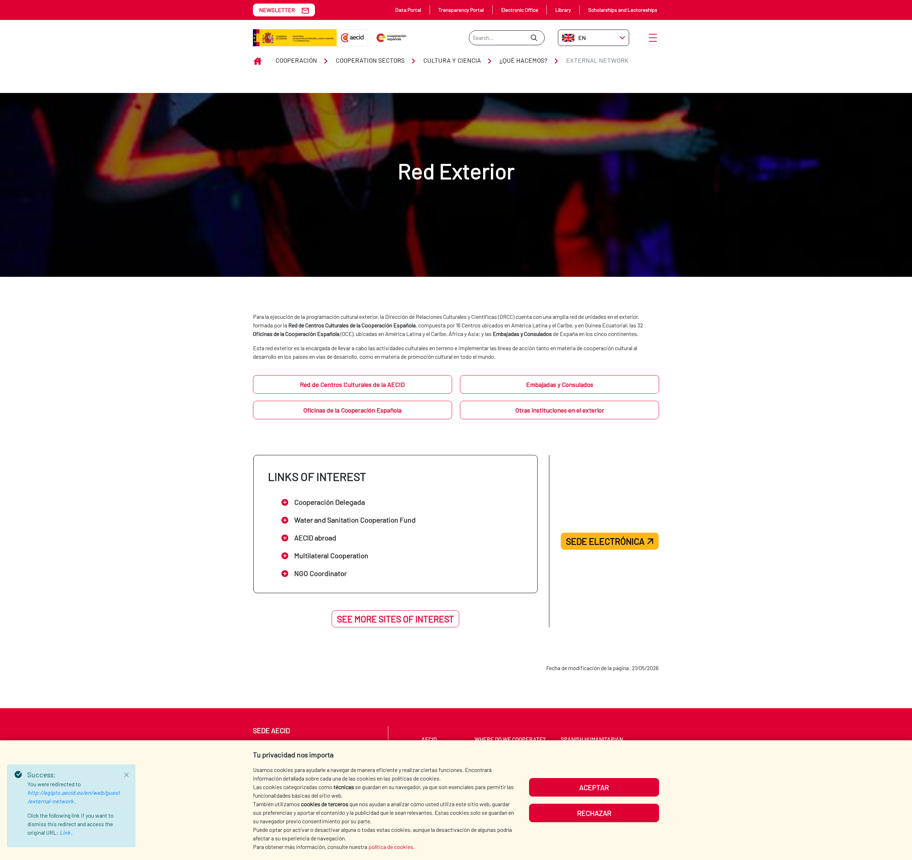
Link (65, 832)
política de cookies (390, 846)
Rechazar (594, 813)
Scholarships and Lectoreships (622, 10)
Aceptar (594, 787)
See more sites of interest (395, 618)
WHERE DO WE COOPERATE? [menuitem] (510, 739)
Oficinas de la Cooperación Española (352, 410)
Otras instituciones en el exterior (559, 410)
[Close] (126, 775)
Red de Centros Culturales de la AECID (352, 384)
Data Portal (408, 10)
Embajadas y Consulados (559, 384)
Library (563, 10)
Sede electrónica (605, 541)
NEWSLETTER (277, 9)
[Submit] (533, 37)
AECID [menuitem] (429, 739)
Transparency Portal (461, 10)
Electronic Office (519, 10)
